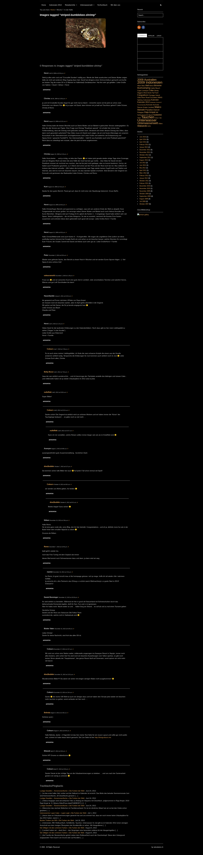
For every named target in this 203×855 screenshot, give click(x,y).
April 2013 (142, 142)
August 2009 (143, 199)
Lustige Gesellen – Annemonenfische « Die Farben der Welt (62, 791)
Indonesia (147, 100)
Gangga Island (154, 95)
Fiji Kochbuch (102, 5)
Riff (157, 112)
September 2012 (145, 157)
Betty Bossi (48, 372)
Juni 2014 (142, 137)
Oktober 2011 (143, 181)
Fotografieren (142, 95)
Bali (147, 85)
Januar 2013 (143, 147)
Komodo (149, 105)
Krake (145, 107)
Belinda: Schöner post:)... (147, 61)
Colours (50, 349)
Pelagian (140, 112)
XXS (149, 126)
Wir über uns (115, 5)
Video (160, 123)
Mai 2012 (142, 168)
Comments (142, 35)
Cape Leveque (142, 90)
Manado (141, 109)
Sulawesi (157, 115)
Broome (158, 85)
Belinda (47, 713)
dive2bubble (49, 466)
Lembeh (151, 107)
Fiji (153, 93)
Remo (46, 547)
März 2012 (143, 173)
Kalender (155, 100)
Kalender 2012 (143, 102)
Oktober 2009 (144, 193)
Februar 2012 (143, 175)
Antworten (46, 90)
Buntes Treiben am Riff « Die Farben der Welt (57, 820)
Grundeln (153, 97)
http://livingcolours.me (103, 737)
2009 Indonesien (149, 82)
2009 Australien (146, 79)
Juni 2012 (142, 165)
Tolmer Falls (158, 118)
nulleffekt (48, 392)
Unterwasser (147, 120)
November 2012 (144, 152)
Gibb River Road (143, 97)
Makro (158, 107)
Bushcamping (143, 88)
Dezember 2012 (144, 150)
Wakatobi (142, 126)
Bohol (151, 86)
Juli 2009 (142, 201)
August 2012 (143, 160)
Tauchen (147, 117)
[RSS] (139, 27)
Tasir (139, 118)
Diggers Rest (142, 93)
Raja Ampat (149, 112)
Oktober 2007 (144, 204)
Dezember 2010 (144, 186)
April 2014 (142, 139)
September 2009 (145, 196)
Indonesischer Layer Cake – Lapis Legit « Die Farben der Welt (63, 813)
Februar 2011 (143, 183)
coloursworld (49, 275)
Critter (151, 90)
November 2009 (144, 191)
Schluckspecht (142, 115)
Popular (151, 35)
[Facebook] (143, 27)
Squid (150, 115)
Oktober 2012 (144, 155)
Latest (159, 35)
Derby (156, 90)
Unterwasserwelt (86, 5)
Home (43, 5)
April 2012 (142, 170)
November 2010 (144, 188)
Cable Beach (155, 88)
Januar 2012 (143, 178)
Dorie (149, 93)
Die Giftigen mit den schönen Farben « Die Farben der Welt (62, 828)
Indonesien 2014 (55, 5)
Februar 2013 (143, 144)
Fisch (156, 93)
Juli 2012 (142, 163)
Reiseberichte (70, 5)
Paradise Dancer (152, 110)
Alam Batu (141, 86)
